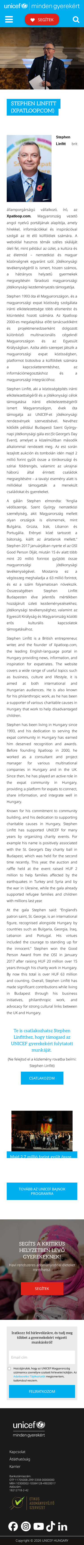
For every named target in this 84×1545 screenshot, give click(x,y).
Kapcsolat (17, 1451)
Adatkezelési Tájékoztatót (29, 1376)
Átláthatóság (19, 1459)
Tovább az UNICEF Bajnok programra (42, 1191)
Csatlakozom (42, 1078)
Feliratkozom (42, 1391)
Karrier (14, 1466)
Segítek (45, 19)
